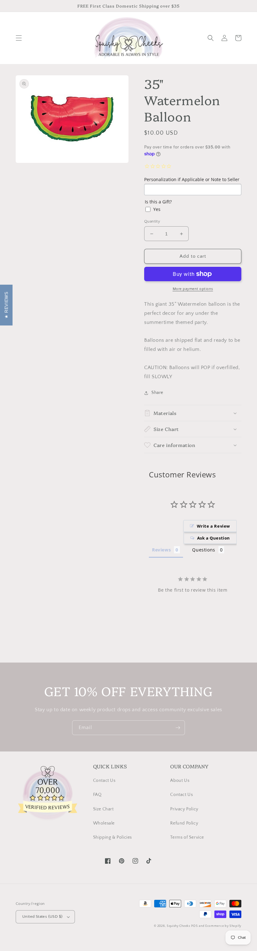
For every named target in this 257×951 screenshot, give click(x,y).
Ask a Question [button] (213, 538)
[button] (19, 38)
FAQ (97, 794)
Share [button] (157, 392)
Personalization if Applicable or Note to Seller (191, 179)
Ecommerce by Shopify (223, 926)
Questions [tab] (203, 550)
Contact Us (104, 780)
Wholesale (104, 823)
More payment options (193, 289)
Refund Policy (184, 823)
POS (194, 926)
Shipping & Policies (112, 837)
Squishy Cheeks (178, 926)
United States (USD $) (42, 916)
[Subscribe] (178, 727)
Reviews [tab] (161, 550)
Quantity (152, 221)
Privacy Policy (184, 809)
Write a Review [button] (213, 526)
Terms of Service (187, 837)
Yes (156, 209)
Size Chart (103, 809)
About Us (179, 780)
